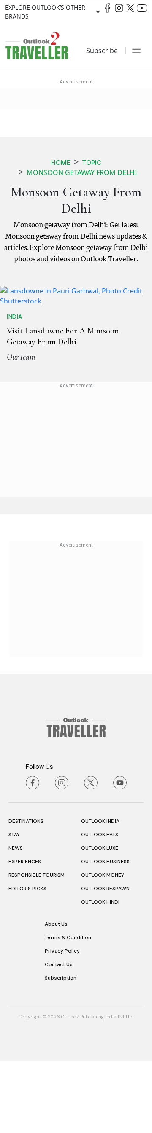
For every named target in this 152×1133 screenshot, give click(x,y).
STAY (14, 907)
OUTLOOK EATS (99, 907)
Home (61, 162)
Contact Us (59, 1037)
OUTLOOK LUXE (99, 920)
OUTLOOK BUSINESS (105, 934)
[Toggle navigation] (136, 50)
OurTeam (21, 429)
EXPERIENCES (24, 934)
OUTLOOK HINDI (100, 974)
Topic (91, 162)
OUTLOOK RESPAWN (105, 961)
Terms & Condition (68, 1010)
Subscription (60, 1050)
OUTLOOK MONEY (102, 947)
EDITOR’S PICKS (27, 961)
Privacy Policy (62, 1023)
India (14, 389)
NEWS (15, 920)
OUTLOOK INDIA (100, 893)
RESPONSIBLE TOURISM (36, 947)
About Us (56, 996)
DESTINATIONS (25, 893)
